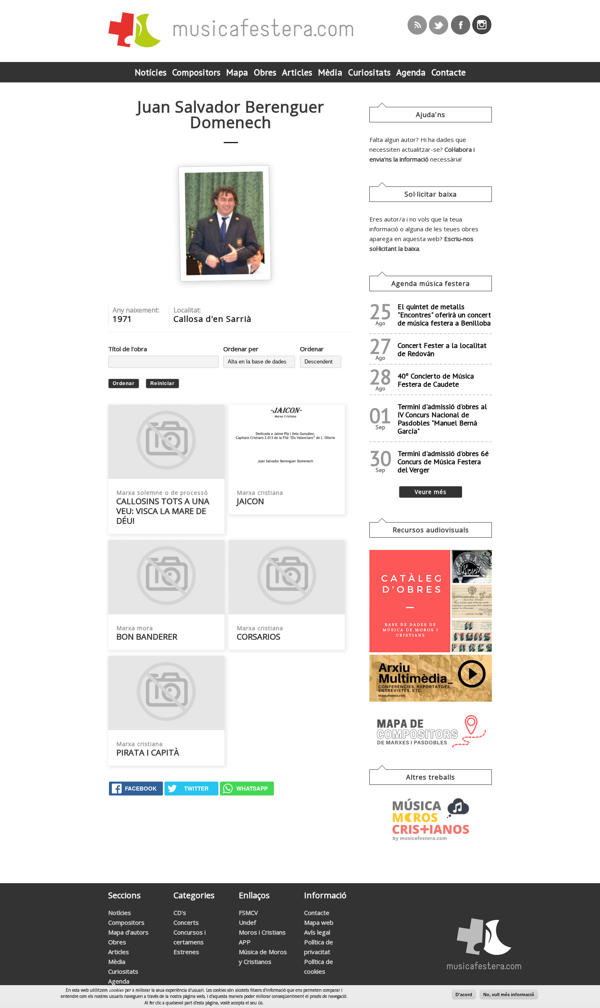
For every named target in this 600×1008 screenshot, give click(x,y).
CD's (179, 912)
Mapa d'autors (128, 932)
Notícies (119, 912)
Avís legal (317, 932)
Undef (247, 922)
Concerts (186, 922)
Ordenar (312, 349)
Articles (118, 952)
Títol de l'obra (127, 349)
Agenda (118, 981)
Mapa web (318, 922)
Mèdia (116, 961)
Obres (117, 942)
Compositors (126, 922)
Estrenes (186, 952)
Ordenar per (240, 349)
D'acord (464, 994)
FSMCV (248, 912)
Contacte (316, 912)
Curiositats (123, 971)
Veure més (431, 492)
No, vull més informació (508, 994)
